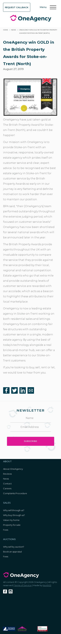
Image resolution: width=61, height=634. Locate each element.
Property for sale (11, 525)
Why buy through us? (14, 515)
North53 (47, 585)
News (13, 30)
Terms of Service (23, 585)
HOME (5, 30)
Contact (7, 483)
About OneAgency (13, 469)
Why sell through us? (13, 510)
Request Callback (16, 7)
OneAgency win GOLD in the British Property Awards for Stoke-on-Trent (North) (38, 31)
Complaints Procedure (15, 493)
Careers (7, 488)
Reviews (7, 473)
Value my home (11, 520)
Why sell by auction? (13, 546)
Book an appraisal (12, 551)
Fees (5, 529)
